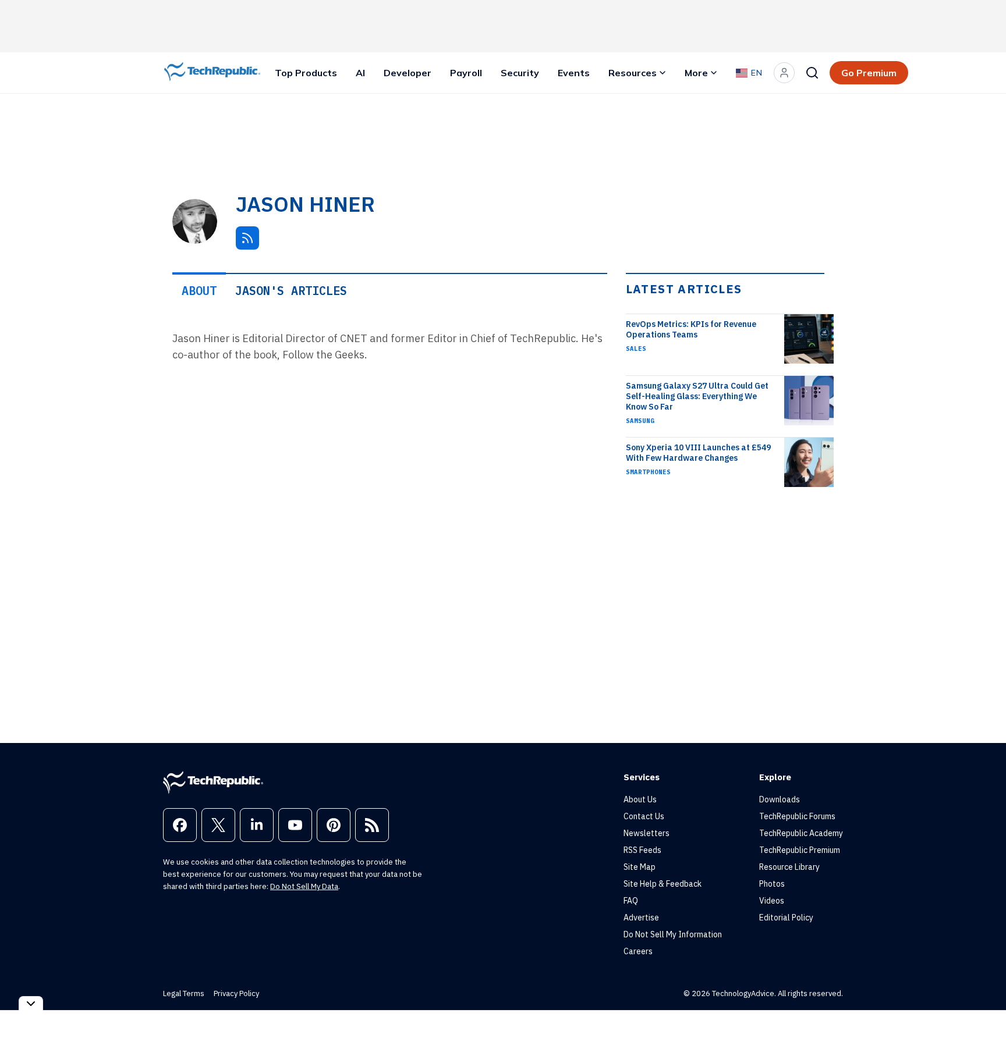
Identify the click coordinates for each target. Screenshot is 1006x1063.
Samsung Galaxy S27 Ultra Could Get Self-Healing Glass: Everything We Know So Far (697, 396)
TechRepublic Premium (799, 850)
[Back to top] (983, 1027)
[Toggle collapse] (31, 1003)
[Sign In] (784, 72)
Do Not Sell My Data (304, 886)
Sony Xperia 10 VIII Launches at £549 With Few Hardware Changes (698, 452)
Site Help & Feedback (663, 884)
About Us (640, 799)
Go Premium (869, 73)
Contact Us (644, 816)
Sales (636, 348)
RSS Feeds (642, 850)
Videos (771, 900)
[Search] (812, 72)
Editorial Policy (786, 917)
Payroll (466, 73)
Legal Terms (183, 993)
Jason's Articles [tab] (291, 290)
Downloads (779, 799)
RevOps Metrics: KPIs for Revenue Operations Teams (691, 329)
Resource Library (789, 867)
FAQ (631, 900)
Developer (407, 73)
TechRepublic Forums (797, 816)
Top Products (306, 73)
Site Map (640, 867)
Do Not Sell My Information (673, 934)
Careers (638, 951)
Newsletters (647, 833)
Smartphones (648, 472)
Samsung (640, 421)
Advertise (641, 917)
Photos (772, 884)
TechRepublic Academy (801, 833)
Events (574, 73)
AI (360, 73)
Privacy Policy (236, 993)
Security (520, 73)
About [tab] (199, 290)
